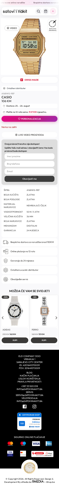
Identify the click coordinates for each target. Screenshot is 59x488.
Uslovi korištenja (29, 378)
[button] (12, 28)
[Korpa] (46, 11)
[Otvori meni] (53, 11)
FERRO (35, 329)
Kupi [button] (15, 340)
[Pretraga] (38, 11)
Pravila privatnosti (29, 381)
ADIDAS (6, 329)
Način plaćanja (29, 375)
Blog (29, 372)
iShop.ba (50, 482)
